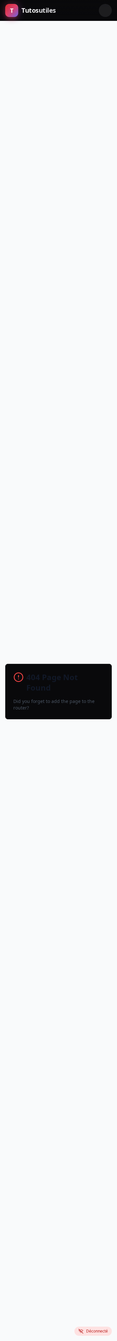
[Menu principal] (105, 10)
